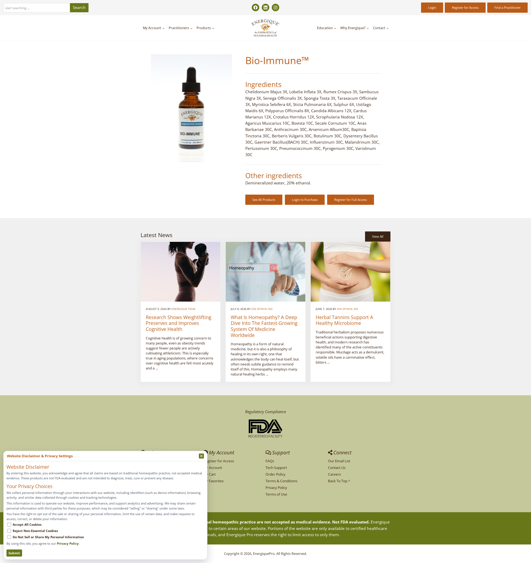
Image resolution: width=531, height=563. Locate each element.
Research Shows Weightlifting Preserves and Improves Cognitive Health (178, 323)
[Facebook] (255, 7)
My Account (212, 467)
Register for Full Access (350, 200)
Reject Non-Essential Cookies (35, 531)
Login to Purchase (305, 200)
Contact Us (336, 467)
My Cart (209, 474)
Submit (14, 553)
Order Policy (275, 474)
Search (79, 7)
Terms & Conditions (281, 480)
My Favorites (213, 480)
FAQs (270, 461)
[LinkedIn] (265, 7)
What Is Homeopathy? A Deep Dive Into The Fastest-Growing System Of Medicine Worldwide (264, 326)
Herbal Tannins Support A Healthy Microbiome (344, 320)
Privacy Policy (276, 487)
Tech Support (276, 467)
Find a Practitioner (507, 7)
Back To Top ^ (339, 480)
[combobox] (36, 7)
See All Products (263, 200)
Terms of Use (276, 494)
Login (432, 7)
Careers (334, 474)
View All (377, 236)
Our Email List (339, 461)
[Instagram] (275, 7)
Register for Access (465, 7)
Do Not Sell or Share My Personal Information (48, 537)
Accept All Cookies (27, 524)
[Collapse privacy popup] (201, 456)
